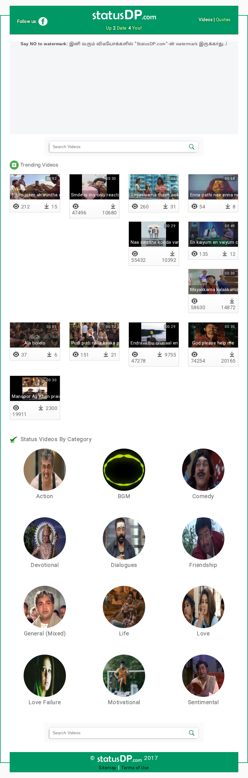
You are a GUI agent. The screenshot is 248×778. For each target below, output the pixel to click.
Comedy (203, 496)
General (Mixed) (45, 633)
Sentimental (203, 702)
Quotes (223, 19)
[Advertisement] (124, 92)
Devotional (45, 565)
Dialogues (124, 565)
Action (44, 496)
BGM (124, 496)
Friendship (203, 565)
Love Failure (44, 702)
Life (124, 633)
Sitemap (107, 767)
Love (203, 633)
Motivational (124, 702)
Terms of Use (135, 767)
